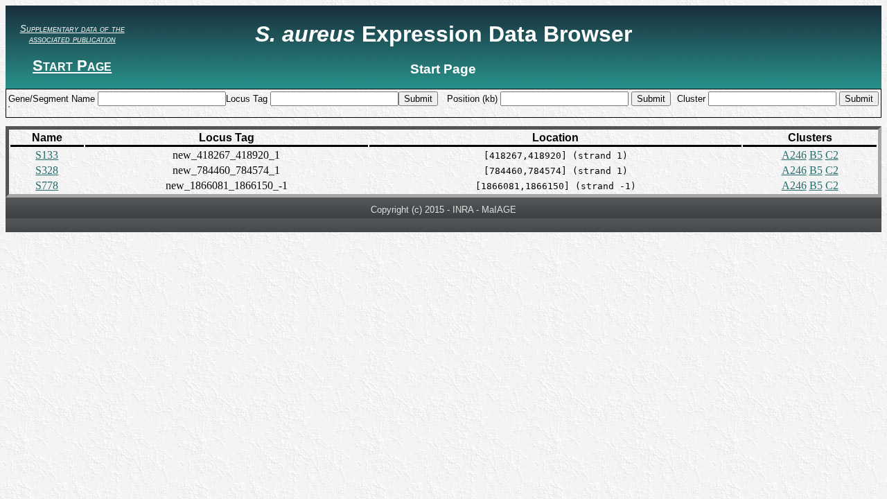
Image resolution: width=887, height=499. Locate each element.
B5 (816, 155)
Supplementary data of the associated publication (72, 34)
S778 (46, 185)
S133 (46, 155)
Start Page (72, 65)
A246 (794, 155)
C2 (831, 155)
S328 (46, 170)
